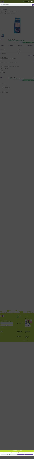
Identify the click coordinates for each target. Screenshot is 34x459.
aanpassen (8, 454)
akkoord (25, 454)
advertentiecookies (22, 452)
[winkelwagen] (33, 1)
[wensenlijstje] (31, 1)
